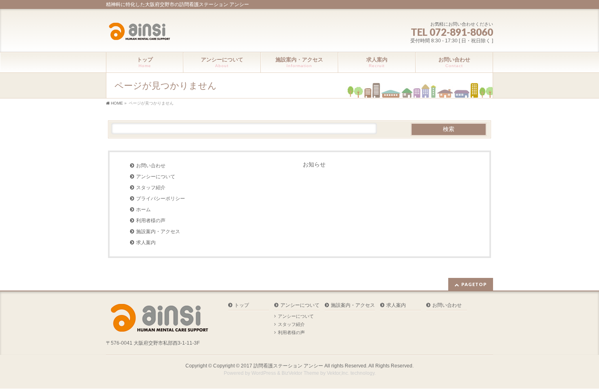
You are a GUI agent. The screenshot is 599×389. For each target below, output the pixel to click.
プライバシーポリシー (160, 198)
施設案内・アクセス (158, 231)
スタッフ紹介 (150, 187)
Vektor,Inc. (338, 373)
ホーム (143, 209)
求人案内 (146, 242)
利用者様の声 (150, 220)
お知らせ (314, 164)
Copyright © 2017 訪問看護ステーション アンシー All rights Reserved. (290, 366)
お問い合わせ (150, 165)
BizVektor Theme (300, 373)
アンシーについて (155, 176)
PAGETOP (474, 284)
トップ (241, 305)
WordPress (263, 373)
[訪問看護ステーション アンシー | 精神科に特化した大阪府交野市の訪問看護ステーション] (139, 32)
